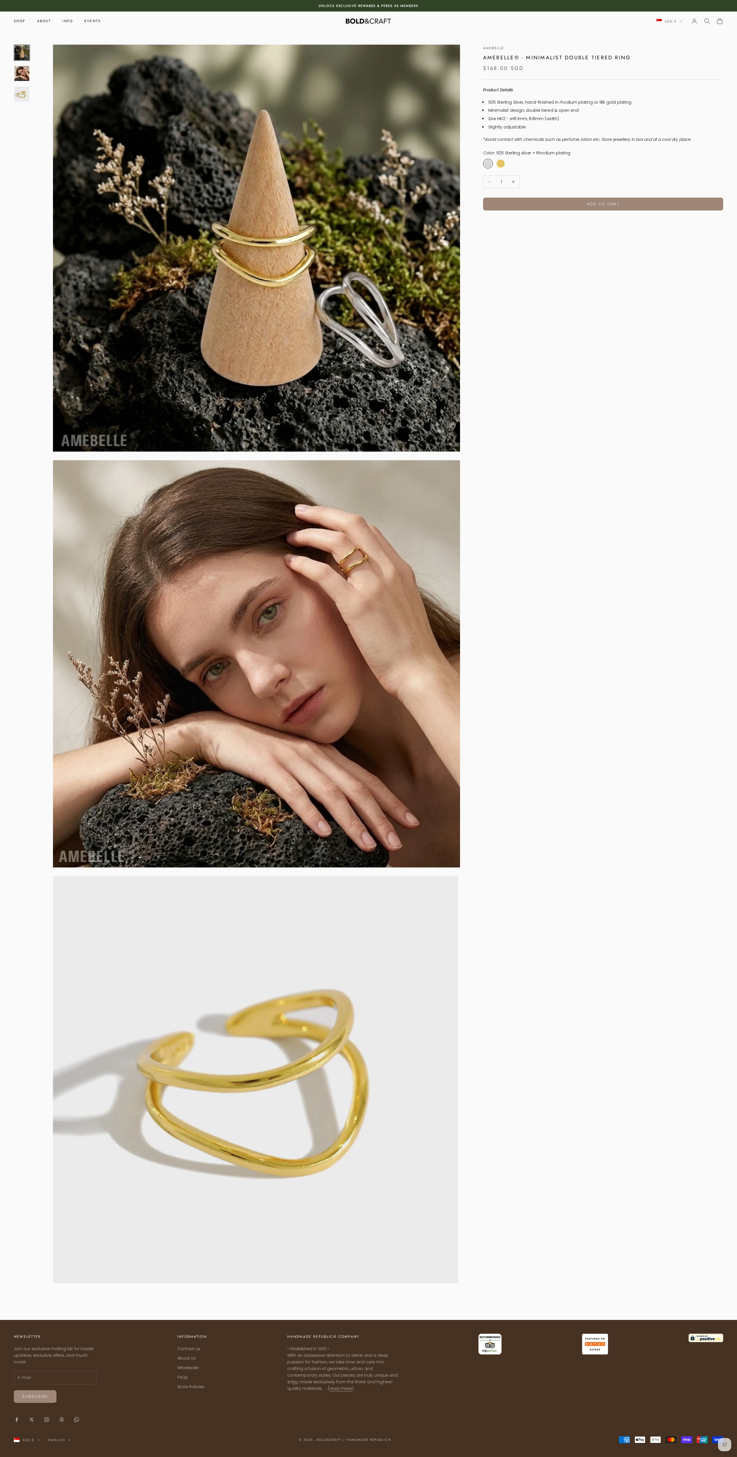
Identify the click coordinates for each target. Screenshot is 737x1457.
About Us (186, 1358)
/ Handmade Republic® (367, 1439)
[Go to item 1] (22, 53)
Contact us (188, 1349)
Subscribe (35, 1396)
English (56, 1440)
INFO (67, 21)
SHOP (20, 21)
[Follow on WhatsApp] (76, 1419)
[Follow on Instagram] (47, 1419)
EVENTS (92, 21)
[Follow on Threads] (61, 1419)
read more (341, 1388)
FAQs (182, 1377)
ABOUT (44, 21)
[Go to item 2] (22, 73)
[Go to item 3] (22, 94)
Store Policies (190, 1387)
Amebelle (493, 48)
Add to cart (603, 203)
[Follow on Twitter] (32, 1419)
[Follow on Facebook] (17, 1419)
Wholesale (188, 1368)
